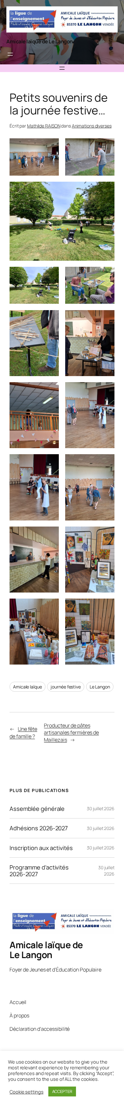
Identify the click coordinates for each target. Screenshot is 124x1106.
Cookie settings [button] (27, 1092)
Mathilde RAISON (43, 126)
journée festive (66, 687)
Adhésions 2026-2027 (39, 828)
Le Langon (100, 687)
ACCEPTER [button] (62, 1091)
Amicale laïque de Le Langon (39, 41)
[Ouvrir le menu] (10, 54)
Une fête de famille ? (23, 732)
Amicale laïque (27, 687)
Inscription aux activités (41, 848)
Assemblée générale (37, 808)
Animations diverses (92, 126)
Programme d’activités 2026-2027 (39, 870)
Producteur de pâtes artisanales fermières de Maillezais (71, 732)
